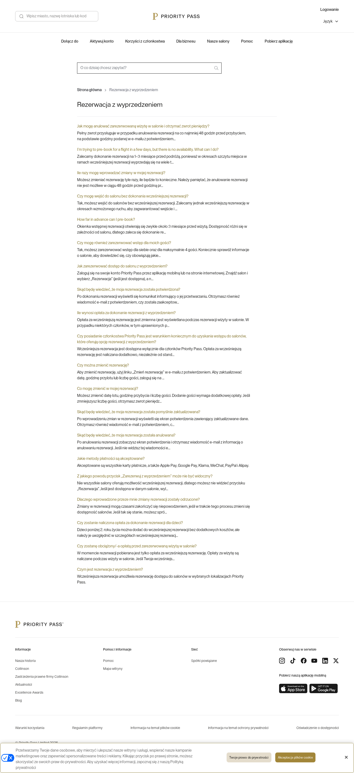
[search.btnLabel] (217, 68)
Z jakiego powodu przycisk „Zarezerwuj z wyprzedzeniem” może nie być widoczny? (144, 476)
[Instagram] (282, 661)
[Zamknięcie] (346, 757)
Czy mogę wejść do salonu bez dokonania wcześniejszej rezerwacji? (132, 196)
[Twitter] (336, 661)
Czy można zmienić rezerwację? (103, 365)
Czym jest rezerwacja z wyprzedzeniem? (110, 569)
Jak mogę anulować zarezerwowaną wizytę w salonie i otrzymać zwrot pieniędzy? (143, 126)
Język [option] (328, 21)
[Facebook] (304, 661)
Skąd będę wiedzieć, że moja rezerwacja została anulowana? (126, 435)
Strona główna (89, 90)
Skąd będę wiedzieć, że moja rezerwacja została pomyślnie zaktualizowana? (138, 412)
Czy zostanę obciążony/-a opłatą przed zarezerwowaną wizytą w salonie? (137, 546)
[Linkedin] (325, 661)
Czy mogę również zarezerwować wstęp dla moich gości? (124, 243)
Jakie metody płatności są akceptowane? (110, 459)
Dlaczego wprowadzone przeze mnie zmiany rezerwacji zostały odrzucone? (138, 499)
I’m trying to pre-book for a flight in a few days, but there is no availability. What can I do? (147, 150)
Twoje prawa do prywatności (249, 757)
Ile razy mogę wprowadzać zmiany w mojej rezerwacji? (121, 173)
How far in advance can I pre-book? (106, 220)
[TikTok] (293, 661)
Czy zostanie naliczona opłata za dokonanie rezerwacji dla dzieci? (130, 523)
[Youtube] (314, 661)
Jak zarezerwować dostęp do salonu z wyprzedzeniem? (122, 266)
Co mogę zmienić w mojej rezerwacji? (107, 389)
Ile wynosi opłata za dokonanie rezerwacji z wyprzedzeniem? (126, 313)
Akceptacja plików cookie (295, 757)
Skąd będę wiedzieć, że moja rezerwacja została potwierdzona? (128, 289)
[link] (293, 688)
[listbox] (331, 22)
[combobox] (149, 68)
